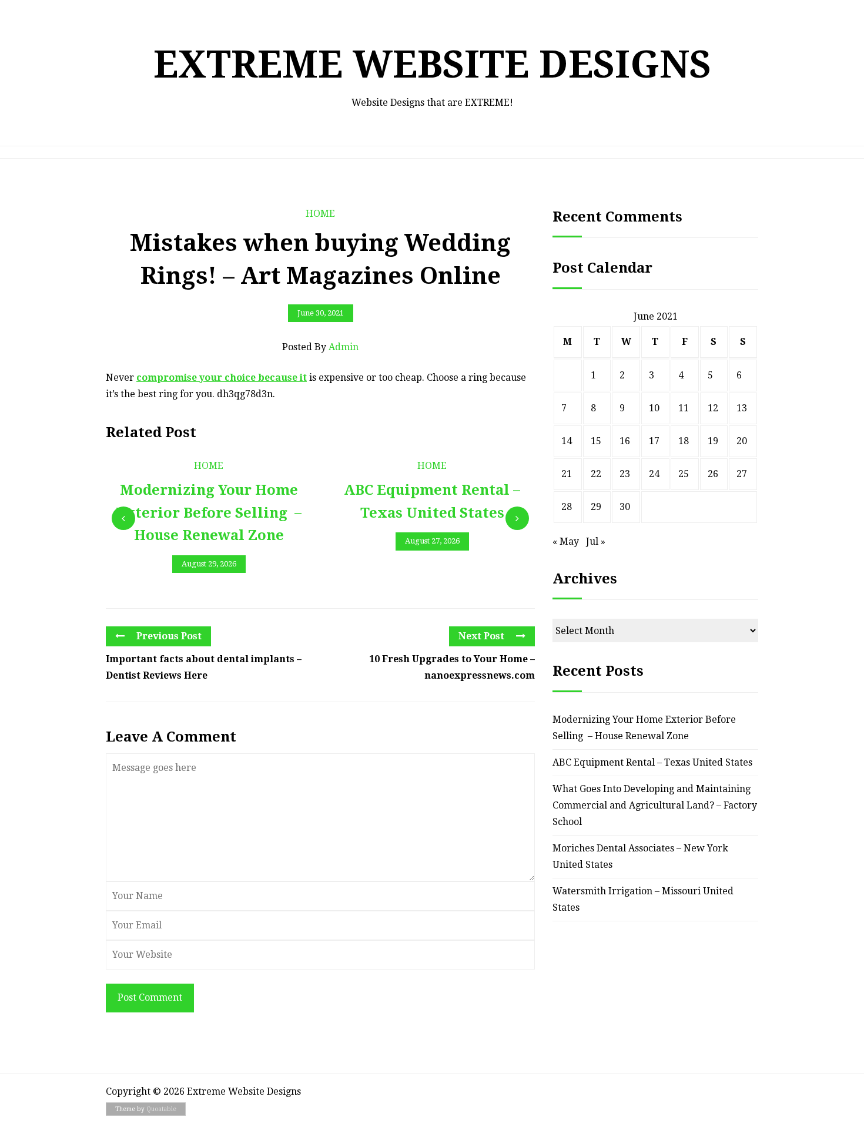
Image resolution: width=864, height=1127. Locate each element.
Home (320, 213)
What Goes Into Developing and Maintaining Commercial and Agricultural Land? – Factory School (654, 805)
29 (596, 506)
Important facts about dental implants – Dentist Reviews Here (204, 667)
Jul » (595, 541)
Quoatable (161, 1109)
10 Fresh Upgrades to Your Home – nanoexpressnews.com (452, 667)
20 (741, 441)
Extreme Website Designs (432, 64)
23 (624, 473)
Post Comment (150, 997)
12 (713, 408)
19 (713, 441)
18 (683, 441)
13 (741, 408)
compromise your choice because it (221, 377)
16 (624, 441)
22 (596, 473)
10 (654, 408)
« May (565, 541)
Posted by (320, 347)
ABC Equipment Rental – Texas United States (652, 762)
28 (566, 506)
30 (624, 506)
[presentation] (123, 518)
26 (713, 473)
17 (654, 441)
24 (654, 473)
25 (683, 473)
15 (596, 441)
